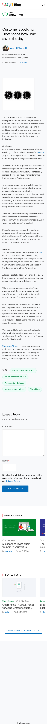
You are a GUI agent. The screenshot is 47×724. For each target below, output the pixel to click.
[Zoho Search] (43, 5)
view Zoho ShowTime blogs (22, 631)
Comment (7, 426)
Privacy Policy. (13, 481)
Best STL (40, 152)
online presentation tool (15, 377)
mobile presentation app (23, 370)
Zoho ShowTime (9, 346)
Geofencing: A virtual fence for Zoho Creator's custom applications (18, 606)
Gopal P (8, 551)
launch (41, 252)
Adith (7, 612)
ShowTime (35, 389)
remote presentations (14, 389)
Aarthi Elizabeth (19, 48)
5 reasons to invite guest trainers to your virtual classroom (16, 545)
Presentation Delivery (14, 383)
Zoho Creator (8, 601)
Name (5, 461)
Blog (17, 4)
